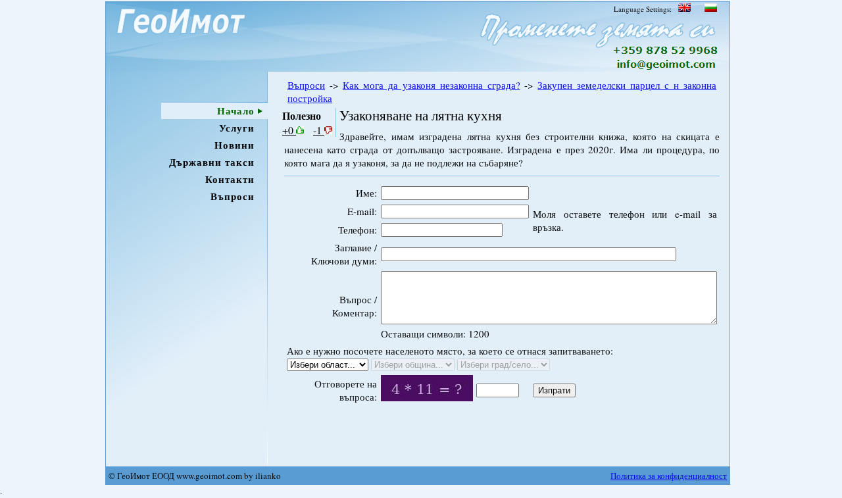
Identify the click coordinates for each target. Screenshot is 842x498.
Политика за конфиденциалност (668, 476)
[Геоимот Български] (710, 9)
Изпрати (554, 390)
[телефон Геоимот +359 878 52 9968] (666, 51)
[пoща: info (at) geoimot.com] (664, 68)
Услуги (237, 127)
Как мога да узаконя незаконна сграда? (431, 84)
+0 (289, 130)
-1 (318, 130)
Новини (234, 144)
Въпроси (232, 196)
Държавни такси (212, 162)
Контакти (230, 179)
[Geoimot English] (684, 9)
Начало (236, 110)
